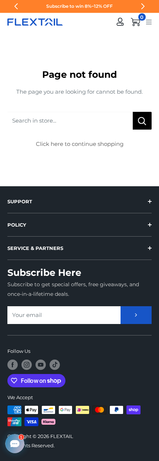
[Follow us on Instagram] (26, 365)
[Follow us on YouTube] (40, 365)
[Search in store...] (142, 121)
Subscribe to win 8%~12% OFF (79, 6)
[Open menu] (149, 21)
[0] (136, 22)
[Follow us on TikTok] (55, 365)
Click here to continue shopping (80, 143)
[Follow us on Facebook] (12, 365)
